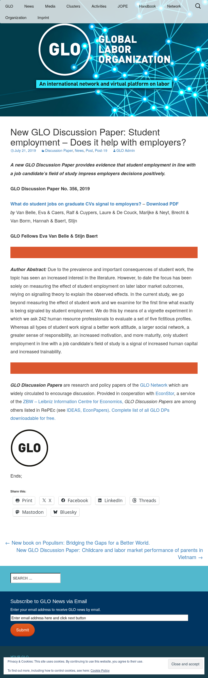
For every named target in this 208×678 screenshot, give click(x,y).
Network (174, 6)
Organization (15, 17)
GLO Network (153, 384)
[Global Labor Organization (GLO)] (104, 52)
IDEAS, (74, 409)
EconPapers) (95, 409)
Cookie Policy (100, 670)
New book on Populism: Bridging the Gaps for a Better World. (77, 542)
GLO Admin (125, 150)
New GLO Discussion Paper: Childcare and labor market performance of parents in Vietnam (109, 553)
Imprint (43, 17)
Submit (22, 629)
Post (89, 150)
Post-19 (101, 150)
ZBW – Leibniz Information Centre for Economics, (73, 401)
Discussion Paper (59, 150)
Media (50, 6)
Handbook (147, 6)
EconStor (164, 393)
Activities (99, 6)
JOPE (123, 6)
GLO (9, 6)
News (29, 6)
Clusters (73, 6)
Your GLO (19, 657)
